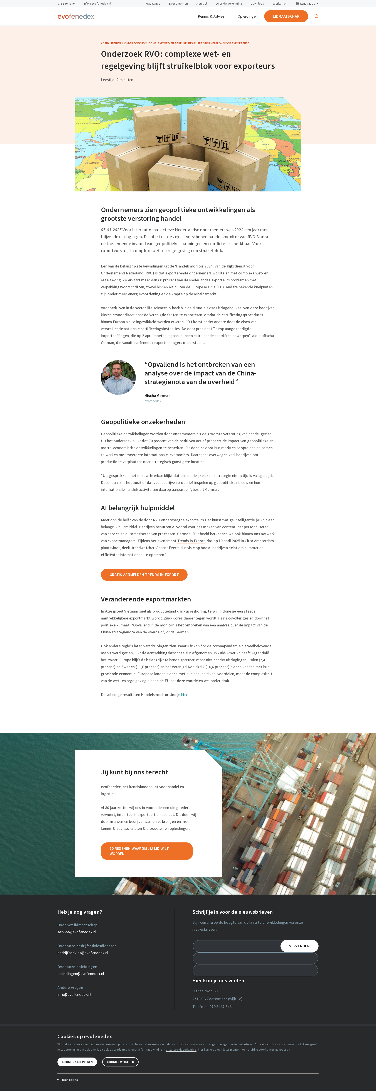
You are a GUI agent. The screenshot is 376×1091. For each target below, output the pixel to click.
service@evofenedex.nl (76, 931)
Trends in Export (191, 540)
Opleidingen (248, 16)
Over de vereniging (229, 3)
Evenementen (178, 3)
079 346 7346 (66, 3)
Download (257, 3)
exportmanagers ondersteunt (179, 342)
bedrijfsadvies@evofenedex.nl (82, 952)
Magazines (153, 3)
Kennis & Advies (211, 16)
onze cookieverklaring (181, 1049)
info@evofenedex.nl (97, 3)
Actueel (201, 3)
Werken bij (280, 3)
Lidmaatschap (286, 16)
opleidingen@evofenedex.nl (80, 973)
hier (184, 694)
